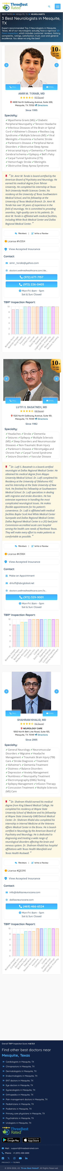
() (39, 97)
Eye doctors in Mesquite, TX (19, 1085)
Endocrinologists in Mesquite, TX (21, 1076)
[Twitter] (8, 1158)
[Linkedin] (26, 1158)
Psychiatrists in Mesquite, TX (19, 1118)
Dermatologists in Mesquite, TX (20, 1071)
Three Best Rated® (30, 1168)
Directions (42, 105)
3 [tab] (33, 80)
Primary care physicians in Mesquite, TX (25, 1113)
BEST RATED (7, 14)
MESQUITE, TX (22, 14)
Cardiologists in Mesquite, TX (19, 1061)
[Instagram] (14, 1158)
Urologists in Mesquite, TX (18, 1123)
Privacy (6, 1162)
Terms (16, 1162)
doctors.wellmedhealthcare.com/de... (28, 270)
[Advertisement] (31, 1009)
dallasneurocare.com (21, 899)
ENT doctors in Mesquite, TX (19, 1080)
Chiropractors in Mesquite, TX (19, 1066)
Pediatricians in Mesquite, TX (19, 1104)
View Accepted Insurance (21, 249)
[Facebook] (3, 1158)
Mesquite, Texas (16, 1055)
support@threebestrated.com (25, 1148)
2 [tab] (31, 80)
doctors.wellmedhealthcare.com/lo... (27, 590)
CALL (13, 87)
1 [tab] (28, 80)
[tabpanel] (31, 66)
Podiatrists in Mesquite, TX (18, 1108)
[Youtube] (20, 1158)
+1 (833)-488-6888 (21, 1153)
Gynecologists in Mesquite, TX (20, 1090)
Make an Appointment (22, 575)
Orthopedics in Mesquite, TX (19, 1094)
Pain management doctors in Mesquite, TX (26, 1099)
